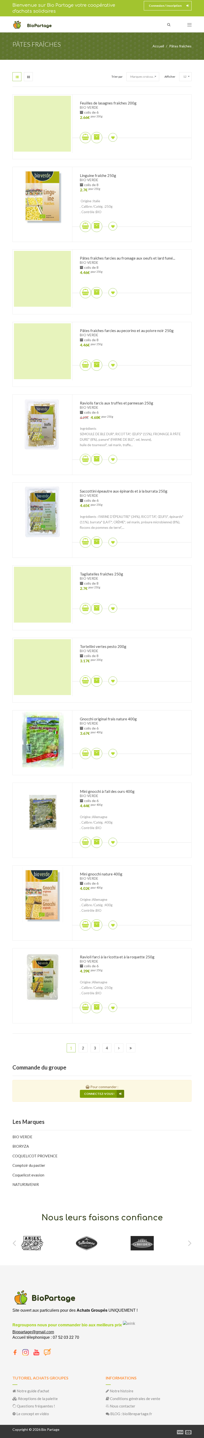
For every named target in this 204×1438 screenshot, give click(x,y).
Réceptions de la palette (37, 1398)
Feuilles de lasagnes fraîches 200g (108, 103)
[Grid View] (28, 76)
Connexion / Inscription (165, 5)
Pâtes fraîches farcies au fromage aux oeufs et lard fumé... (127, 258)
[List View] (16, 76)
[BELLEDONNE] (32, 1243)
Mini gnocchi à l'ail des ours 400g (107, 791)
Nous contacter (122, 1406)
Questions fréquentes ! (35, 1406)
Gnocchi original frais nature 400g (108, 719)
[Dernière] (131, 1048)
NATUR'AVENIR (25, 1184)
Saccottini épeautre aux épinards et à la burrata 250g (123, 491)
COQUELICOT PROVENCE (34, 1156)
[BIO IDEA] (87, 1243)
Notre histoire (121, 1391)
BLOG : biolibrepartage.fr (130, 1413)
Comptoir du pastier (28, 1165)
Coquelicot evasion (28, 1175)
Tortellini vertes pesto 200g (103, 646)
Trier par (117, 76)
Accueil (158, 46)
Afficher (169, 76)
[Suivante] (119, 1048)
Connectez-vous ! (99, 1094)
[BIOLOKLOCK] (146, 1243)
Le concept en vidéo (32, 1413)
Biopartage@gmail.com (33, 1332)
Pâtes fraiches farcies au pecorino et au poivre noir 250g (127, 330)
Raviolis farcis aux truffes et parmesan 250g (116, 403)
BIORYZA (20, 1146)
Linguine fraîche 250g (98, 175)
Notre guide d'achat (32, 1391)
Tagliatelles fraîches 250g (101, 574)
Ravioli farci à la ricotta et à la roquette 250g (117, 957)
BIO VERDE (22, 1137)
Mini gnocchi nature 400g (101, 874)
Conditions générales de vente (134, 1398)
